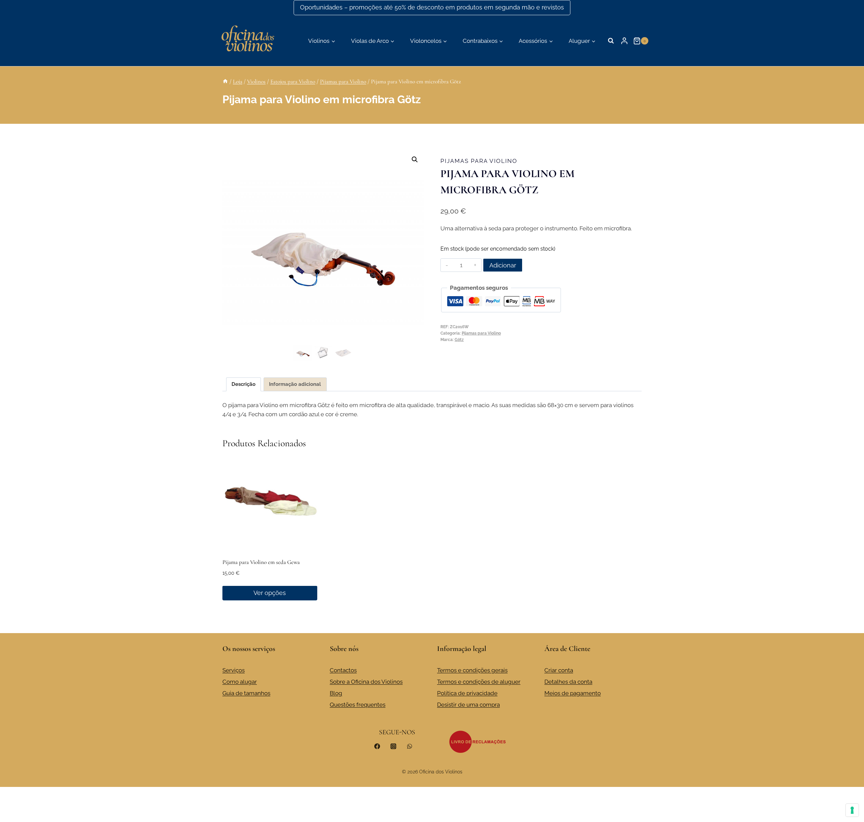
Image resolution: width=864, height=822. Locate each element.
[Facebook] (377, 746)
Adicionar (502, 265)
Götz (459, 339)
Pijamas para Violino (478, 161)
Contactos (343, 670)
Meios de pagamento (572, 693)
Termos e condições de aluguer (478, 681)
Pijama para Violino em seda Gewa (261, 562)
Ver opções (269, 592)
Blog (336, 693)
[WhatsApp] (409, 746)
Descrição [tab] (243, 384)
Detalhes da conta (568, 681)
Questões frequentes (357, 704)
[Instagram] (393, 746)
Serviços (233, 670)
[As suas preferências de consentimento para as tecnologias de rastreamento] (852, 810)
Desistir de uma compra (468, 704)
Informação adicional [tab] (295, 384)
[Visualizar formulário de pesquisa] (611, 41)
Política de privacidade (467, 693)
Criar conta (558, 670)
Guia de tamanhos (246, 693)
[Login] (624, 40)
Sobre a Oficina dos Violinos (366, 681)
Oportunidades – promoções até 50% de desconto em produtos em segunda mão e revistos (432, 7)
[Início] (225, 81)
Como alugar (239, 681)
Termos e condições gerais (472, 670)
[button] (415, 159)
